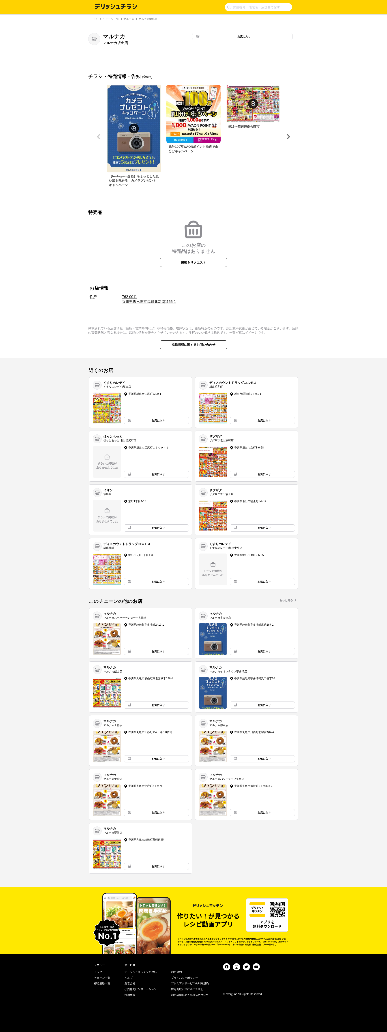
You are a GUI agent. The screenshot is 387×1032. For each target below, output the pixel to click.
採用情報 (130, 995)
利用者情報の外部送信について (190, 995)
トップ (98, 972)
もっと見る (286, 600)
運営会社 (130, 983)
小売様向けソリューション (141, 989)
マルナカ (128, 19)
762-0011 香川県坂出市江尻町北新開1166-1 (149, 299)
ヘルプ (129, 977)
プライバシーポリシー (184, 977)
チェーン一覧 (111, 19)
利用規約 (176, 972)
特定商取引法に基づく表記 (187, 989)
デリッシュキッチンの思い (141, 972)
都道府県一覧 (102, 983)
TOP (95, 19)
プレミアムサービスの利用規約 (190, 983)
